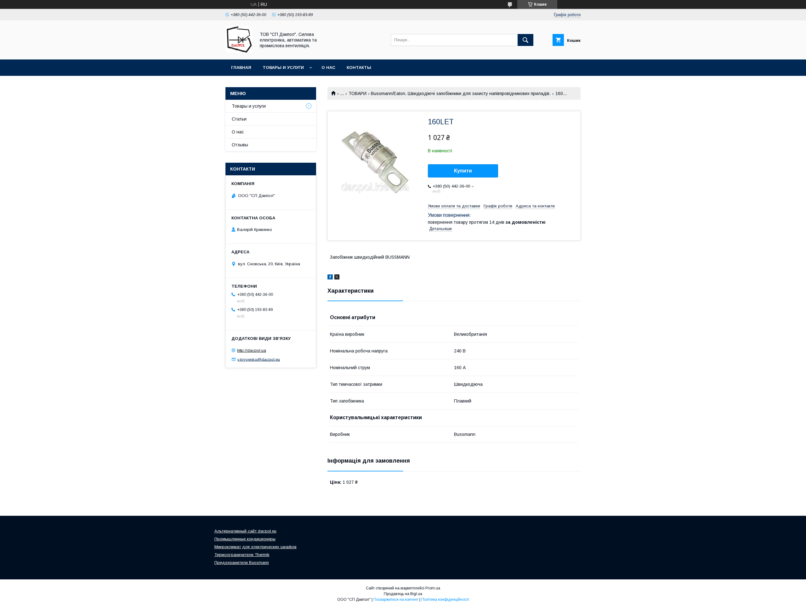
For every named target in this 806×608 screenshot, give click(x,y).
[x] (336, 277)
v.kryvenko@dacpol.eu (258, 359)
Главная (241, 67)
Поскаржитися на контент (395, 599)
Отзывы (240, 144)
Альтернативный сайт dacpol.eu (245, 531)
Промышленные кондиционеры (244, 539)
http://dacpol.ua (251, 350)
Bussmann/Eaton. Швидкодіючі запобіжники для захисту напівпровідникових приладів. (461, 93)
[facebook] (330, 277)
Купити (463, 170)
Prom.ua (432, 588)
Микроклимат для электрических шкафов (255, 546)
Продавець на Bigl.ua (403, 594)
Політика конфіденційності (445, 599)
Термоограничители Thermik (242, 554)
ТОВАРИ (357, 93)
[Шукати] (525, 40)
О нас (328, 67)
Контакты (359, 67)
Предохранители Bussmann (241, 562)
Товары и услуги (283, 67)
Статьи (239, 118)
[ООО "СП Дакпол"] (238, 51)
